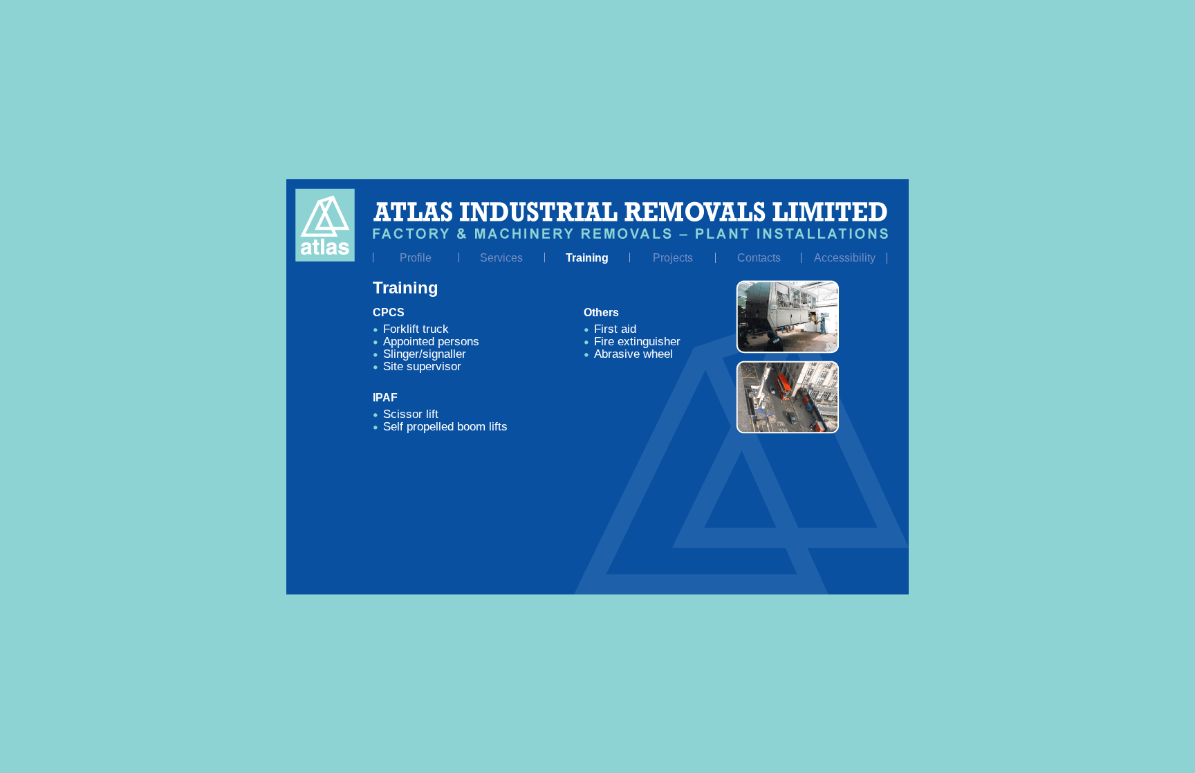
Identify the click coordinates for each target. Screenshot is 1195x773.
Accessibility (845, 258)
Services (501, 258)
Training (587, 258)
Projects (673, 258)
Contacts (759, 258)
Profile (416, 258)
